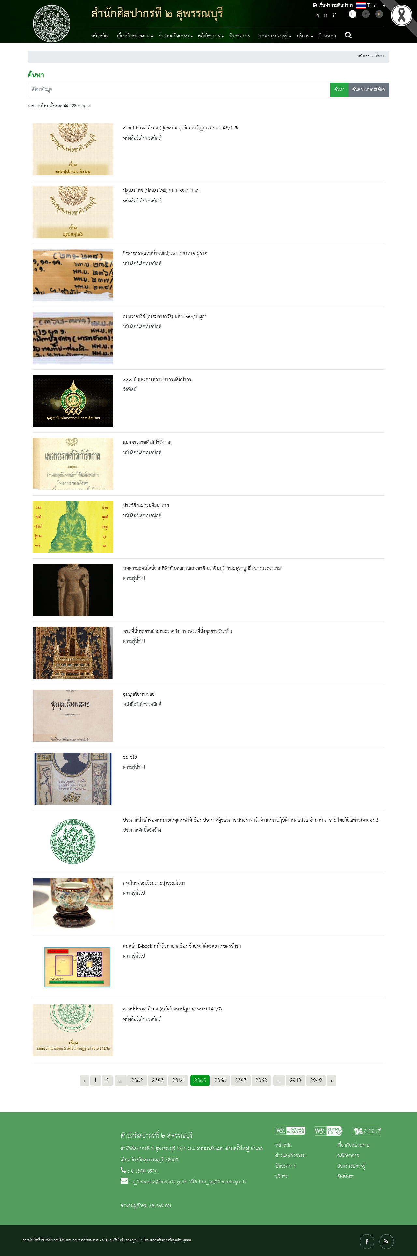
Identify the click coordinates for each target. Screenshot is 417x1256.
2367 (241, 1080)
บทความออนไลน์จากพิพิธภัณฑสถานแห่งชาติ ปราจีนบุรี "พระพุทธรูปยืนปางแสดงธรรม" (202, 568)
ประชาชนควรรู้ (351, 1166)
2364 (178, 1080)
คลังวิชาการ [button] (209, 36)
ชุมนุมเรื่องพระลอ (139, 694)
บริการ (281, 1177)
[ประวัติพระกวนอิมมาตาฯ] (73, 527)
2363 (158, 1080)
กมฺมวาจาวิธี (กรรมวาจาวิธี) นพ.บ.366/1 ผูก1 (165, 316)
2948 (295, 1080)
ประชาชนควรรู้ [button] (273, 36)
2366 (220, 1080)
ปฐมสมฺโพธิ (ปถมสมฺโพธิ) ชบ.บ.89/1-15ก (161, 191)
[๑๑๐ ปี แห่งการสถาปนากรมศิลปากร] (73, 401)
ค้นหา (339, 89)
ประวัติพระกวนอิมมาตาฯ (146, 505)
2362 (137, 1080)
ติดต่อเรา (327, 36)
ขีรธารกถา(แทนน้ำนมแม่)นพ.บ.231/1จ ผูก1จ (165, 254)
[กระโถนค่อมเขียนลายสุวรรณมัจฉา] (73, 904)
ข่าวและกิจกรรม (290, 1156)
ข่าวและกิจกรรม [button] (174, 36)
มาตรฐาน (132, 1240)
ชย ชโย (130, 757)
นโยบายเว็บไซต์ (112, 1240)
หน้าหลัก (99, 36)
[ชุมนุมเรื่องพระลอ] (73, 716)
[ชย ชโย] (73, 779)
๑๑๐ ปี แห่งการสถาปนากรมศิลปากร (157, 379)
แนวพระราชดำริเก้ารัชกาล (147, 442)
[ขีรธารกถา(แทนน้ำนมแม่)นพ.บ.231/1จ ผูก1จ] (73, 275)
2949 (316, 1080)
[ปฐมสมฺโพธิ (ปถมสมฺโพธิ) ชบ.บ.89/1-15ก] (73, 212)
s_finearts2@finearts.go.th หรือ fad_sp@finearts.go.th (189, 1182)
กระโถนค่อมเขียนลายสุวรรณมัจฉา (154, 883)
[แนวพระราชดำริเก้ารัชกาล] (73, 464)
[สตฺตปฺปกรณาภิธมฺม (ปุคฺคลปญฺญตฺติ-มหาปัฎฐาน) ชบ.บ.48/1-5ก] (73, 149)
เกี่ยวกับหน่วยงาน (353, 1145)
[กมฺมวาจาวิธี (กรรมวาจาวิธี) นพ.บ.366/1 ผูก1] (73, 338)
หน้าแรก (363, 56)
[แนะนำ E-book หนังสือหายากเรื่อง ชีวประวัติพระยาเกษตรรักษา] (73, 967)
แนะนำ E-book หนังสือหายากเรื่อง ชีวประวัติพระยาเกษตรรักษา (182, 946)
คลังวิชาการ (348, 1156)
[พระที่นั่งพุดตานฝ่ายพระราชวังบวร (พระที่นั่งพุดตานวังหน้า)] (73, 653)
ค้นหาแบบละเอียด (368, 89)
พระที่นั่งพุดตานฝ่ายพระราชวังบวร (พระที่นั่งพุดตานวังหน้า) (177, 631)
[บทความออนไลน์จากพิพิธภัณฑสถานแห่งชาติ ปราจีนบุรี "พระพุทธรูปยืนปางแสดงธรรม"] (73, 590)
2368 (261, 1080)
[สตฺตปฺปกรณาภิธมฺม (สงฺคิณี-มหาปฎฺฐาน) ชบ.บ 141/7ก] (73, 1030)
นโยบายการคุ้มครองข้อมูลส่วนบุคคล (166, 1240)
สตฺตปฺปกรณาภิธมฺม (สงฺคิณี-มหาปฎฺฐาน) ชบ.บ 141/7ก (173, 1009)
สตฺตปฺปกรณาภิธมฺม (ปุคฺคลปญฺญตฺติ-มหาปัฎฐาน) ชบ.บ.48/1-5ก (181, 128)
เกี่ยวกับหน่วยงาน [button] (133, 36)
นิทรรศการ (239, 36)
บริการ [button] (303, 36)
